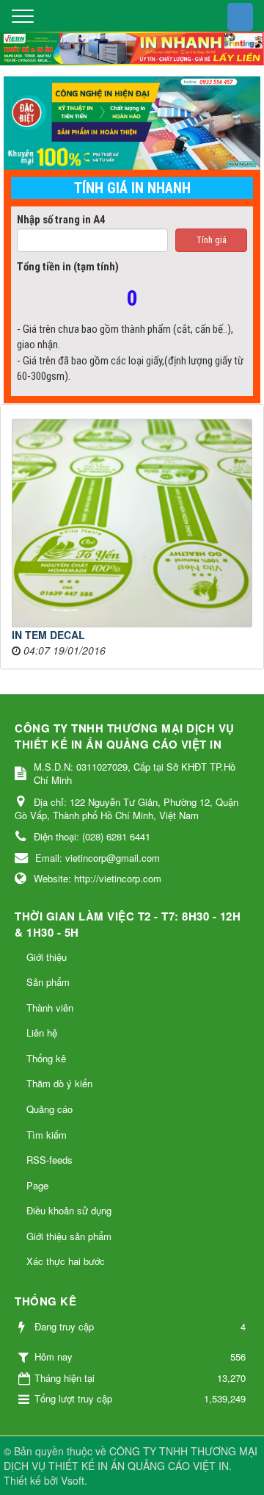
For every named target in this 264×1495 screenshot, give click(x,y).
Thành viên (49, 1008)
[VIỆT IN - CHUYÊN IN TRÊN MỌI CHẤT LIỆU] (132, 46)
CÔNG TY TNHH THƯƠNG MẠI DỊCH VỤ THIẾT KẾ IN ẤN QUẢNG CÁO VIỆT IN (130, 1458)
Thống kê (46, 1058)
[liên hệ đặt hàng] (132, 123)
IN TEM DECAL (48, 634)
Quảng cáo (49, 1109)
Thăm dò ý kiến (59, 1083)
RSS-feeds (49, 1160)
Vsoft (72, 1480)
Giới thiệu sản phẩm (68, 1236)
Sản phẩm (48, 982)
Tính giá (212, 239)
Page (37, 1185)
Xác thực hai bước (65, 1261)
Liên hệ (41, 1033)
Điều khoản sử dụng (68, 1210)
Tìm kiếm (46, 1135)
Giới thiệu (46, 957)
